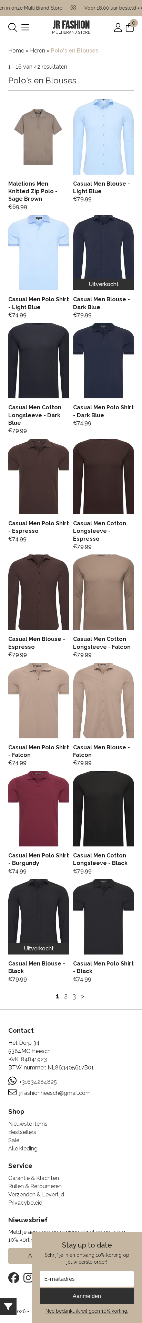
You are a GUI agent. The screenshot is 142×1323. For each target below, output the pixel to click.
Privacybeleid (25, 1202)
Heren (37, 50)
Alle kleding (23, 1148)
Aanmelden (87, 1296)
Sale (13, 1140)
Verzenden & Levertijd (36, 1194)
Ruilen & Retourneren (35, 1186)
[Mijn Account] (118, 27)
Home (16, 50)
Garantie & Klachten (33, 1178)
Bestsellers (22, 1132)
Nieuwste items (28, 1124)
